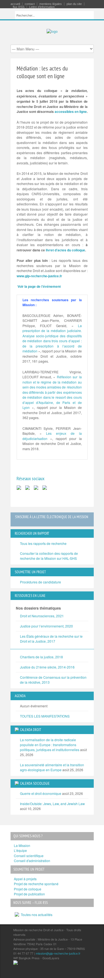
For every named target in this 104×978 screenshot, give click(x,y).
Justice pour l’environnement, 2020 (46, 626)
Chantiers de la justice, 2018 (41, 656)
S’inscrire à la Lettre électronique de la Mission (51, 517)
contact (30, 4)
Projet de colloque (27, 889)
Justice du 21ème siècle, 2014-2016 (47, 667)
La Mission (22, 845)
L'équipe (20, 850)
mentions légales (50, 4)
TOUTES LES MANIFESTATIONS (45, 716)
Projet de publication (29, 894)
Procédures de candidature (40, 582)
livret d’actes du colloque (65, 250)
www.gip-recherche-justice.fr (39, 275)
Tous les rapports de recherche (43, 543)
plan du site (74, 4)
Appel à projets (25, 878)
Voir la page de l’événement (39, 286)
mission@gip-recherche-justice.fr (58, 953)
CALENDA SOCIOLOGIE (35, 783)
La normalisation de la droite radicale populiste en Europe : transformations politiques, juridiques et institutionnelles (49, 744)
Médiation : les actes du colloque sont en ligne (42, 72)
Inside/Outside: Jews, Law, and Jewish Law (52, 803)
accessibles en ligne (71, 111)
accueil (15, 4)
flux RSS (18, 7)
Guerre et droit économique (40, 793)
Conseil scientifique (29, 855)
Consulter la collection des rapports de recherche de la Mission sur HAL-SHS (49, 556)
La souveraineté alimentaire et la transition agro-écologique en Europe (52, 767)
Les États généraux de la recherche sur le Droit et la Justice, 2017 (51, 638)
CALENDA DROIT (30, 729)
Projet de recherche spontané (36, 883)
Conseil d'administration (32, 860)
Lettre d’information (42, 7)
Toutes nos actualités (35, 914)
